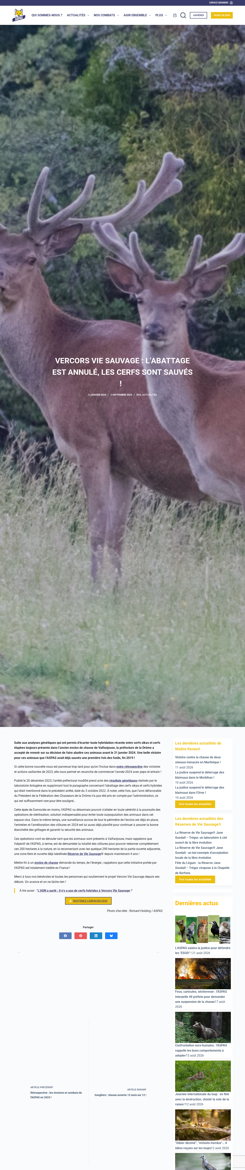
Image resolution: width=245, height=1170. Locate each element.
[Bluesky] (111, 935)
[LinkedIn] (96, 935)
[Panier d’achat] (174, 15)
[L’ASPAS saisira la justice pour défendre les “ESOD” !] (203, 929)
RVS (138, 394)
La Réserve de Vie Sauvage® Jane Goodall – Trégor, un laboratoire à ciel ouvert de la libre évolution (201, 837)
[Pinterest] (80, 935)
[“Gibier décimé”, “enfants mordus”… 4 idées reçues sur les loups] (203, 1124)
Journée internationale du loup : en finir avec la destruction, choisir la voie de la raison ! (202, 1099)
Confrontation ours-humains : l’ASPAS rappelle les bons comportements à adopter (201, 1050)
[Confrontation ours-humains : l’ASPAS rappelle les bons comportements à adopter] (203, 1027)
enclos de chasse (46, 862)
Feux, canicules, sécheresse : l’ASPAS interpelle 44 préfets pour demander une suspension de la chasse (201, 997)
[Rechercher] (183, 15)
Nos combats (104, 15)
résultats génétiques (123, 780)
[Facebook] (65, 935)
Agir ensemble (135, 15)
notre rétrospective (129, 766)
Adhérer (198, 15)
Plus (159, 15)
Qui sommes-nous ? (47, 15)
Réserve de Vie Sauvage (84, 854)
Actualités (76, 15)
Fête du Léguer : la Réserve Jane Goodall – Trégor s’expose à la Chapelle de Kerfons (202, 868)
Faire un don (222, 15)
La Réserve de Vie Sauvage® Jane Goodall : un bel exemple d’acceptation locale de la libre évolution (201, 853)
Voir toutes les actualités (195, 804)
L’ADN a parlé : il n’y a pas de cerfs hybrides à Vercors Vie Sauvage (84, 890)
